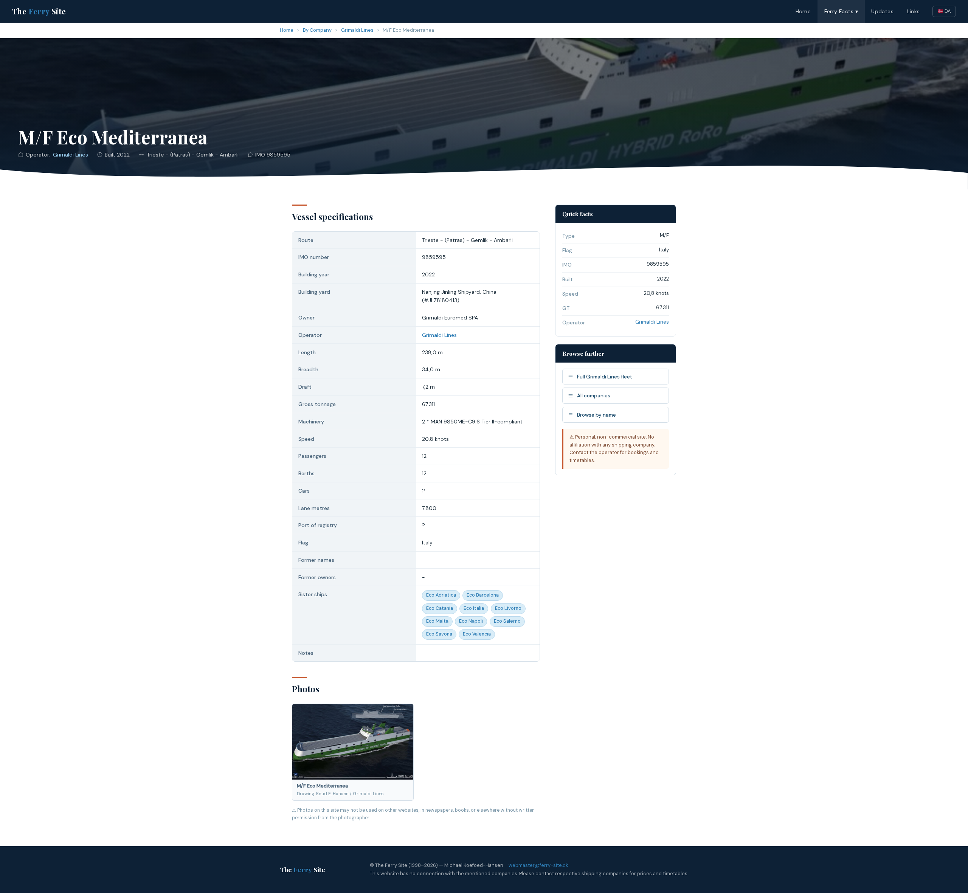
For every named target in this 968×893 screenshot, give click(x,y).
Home (803, 11)
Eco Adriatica (441, 595)
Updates (882, 11)
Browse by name (596, 415)
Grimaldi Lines (357, 30)
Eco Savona (439, 634)
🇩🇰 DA (944, 11)
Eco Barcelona (483, 595)
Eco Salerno (507, 621)
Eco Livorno (508, 608)
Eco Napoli (471, 621)
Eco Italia (474, 608)
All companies (593, 395)
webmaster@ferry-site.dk (538, 865)
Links (913, 11)
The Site (39, 11)
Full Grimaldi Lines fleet (604, 377)
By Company (317, 30)
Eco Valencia (477, 634)
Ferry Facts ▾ (841, 11)
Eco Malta (437, 621)
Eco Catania (439, 608)
